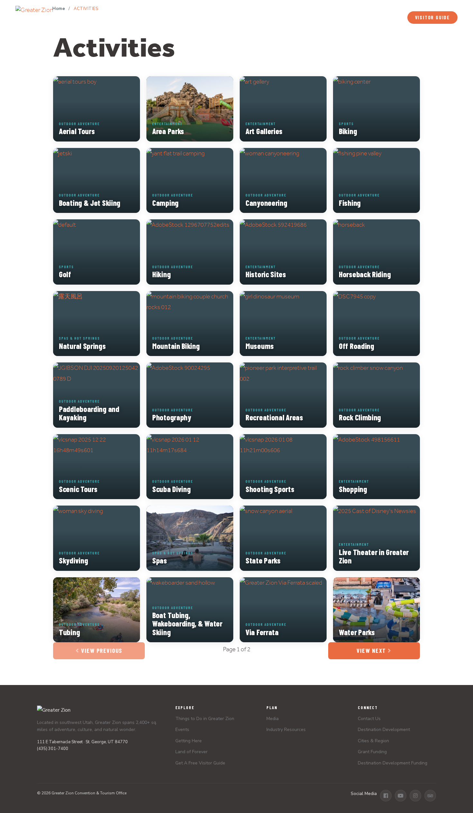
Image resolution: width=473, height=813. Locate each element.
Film (432, 5)
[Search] (387, 17)
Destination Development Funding (392, 763)
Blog (344, 5)
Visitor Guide (432, 17)
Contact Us (369, 719)
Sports (412, 5)
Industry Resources (286, 729)
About (451, 5)
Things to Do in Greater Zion (204, 719)
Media (362, 5)
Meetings (386, 5)
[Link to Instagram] (415, 795)
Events (281, 17)
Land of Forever (191, 752)
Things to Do (120, 17)
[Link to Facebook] (386, 795)
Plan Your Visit (337, 17)
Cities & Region (373, 741)
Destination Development (384, 729)
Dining (243, 17)
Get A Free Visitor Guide (200, 763)
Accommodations (188, 17)
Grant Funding (372, 752)
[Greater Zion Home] (34, 15)
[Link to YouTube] (400, 795)
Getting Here (188, 741)
